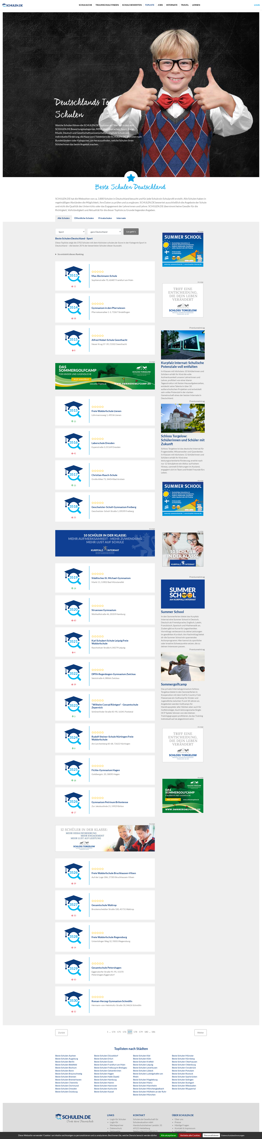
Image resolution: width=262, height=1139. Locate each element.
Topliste (149, 5)
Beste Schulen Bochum (66, 1067)
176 (124, 1031)
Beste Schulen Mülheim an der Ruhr (149, 1091)
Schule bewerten (132, 5)
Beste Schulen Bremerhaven (68, 1079)
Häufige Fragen (182, 1125)
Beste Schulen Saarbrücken (184, 1076)
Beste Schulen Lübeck (143, 1070)
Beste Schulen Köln (142, 1058)
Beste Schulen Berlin (64, 1061)
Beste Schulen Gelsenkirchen (107, 1070)
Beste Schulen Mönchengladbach (148, 1088)
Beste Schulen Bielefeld (66, 1064)
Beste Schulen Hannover (105, 1085)
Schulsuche (85, 5)
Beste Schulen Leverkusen (145, 1067)
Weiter (200, 1032)
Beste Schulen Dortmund (67, 1085)
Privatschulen (105, 218)
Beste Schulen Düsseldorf (106, 1055)
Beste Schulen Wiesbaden (184, 1085)
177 (130, 1031)
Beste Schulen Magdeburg (145, 1079)
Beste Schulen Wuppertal (184, 1088)
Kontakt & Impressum (185, 1128)
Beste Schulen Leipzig (143, 1064)
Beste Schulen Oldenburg (184, 1064)
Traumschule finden (107, 5)
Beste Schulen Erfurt (103, 1058)
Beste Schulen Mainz (142, 1082)
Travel (185, 5)
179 (141, 1031)
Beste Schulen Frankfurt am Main (109, 1064)
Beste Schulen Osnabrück (184, 1067)
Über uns (179, 1119)
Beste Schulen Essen (103, 1061)
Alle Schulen (64, 218)
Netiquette (115, 1131)
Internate (172, 5)
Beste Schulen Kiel (141, 1055)
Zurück (61, 1032)
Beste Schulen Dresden (66, 1088)
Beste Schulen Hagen (104, 1073)
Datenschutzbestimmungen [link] (232, 1135)
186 (153, 1031)
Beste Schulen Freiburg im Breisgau (110, 1067)
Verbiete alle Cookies (190, 1135)
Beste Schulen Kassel (104, 1091)
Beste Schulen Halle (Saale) (106, 1076)
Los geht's (131, 231)
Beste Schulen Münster (183, 1055)
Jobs (160, 5)
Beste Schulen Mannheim (145, 1085)
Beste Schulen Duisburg (66, 1091)
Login (257, 5)
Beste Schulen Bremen (65, 1076)
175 (119, 1031)
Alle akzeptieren (168, 1135)
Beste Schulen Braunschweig (68, 1073)
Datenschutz (116, 1128)
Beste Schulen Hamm (104, 1082)
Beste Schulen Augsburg (66, 1058)
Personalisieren (211, 1135)
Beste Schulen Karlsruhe (105, 1088)
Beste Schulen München (144, 1094)
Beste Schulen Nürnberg (183, 1058)
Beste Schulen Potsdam (183, 1070)
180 (146, 1031)
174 (113, 1031)
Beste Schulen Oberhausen (184, 1061)
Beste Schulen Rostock (182, 1073)
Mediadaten (180, 1131)
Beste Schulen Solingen (182, 1079)
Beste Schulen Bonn (64, 1070)
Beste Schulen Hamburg (105, 1079)
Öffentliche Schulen (84, 218)
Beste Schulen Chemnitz (66, 1082)
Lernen (196, 5)
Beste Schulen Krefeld (143, 1061)
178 (135, 1031)
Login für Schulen (118, 1119)
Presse (178, 1122)
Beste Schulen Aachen (65, 1055)
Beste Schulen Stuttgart (183, 1082)
